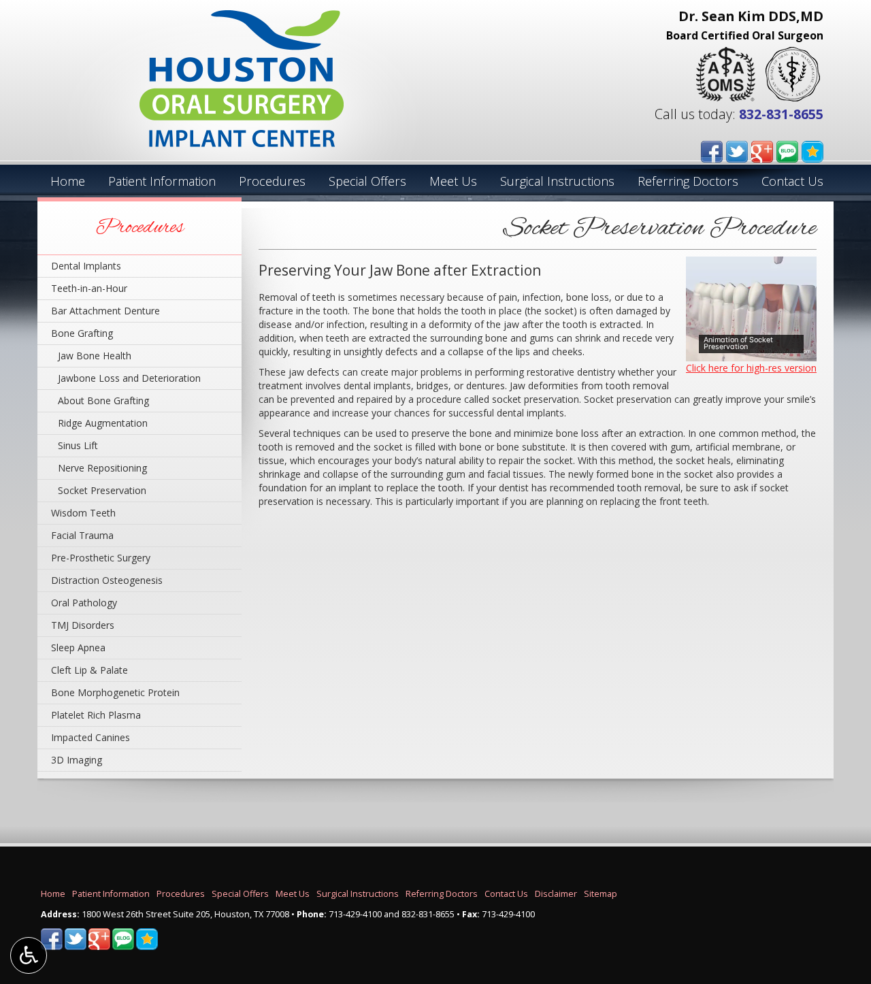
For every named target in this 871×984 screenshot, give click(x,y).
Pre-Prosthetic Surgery (100, 557)
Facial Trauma (82, 535)
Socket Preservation (102, 490)
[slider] (749, 350)
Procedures (272, 181)
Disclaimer (556, 894)
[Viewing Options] (28, 955)
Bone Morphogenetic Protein (115, 692)
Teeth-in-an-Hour (89, 288)
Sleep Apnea (78, 647)
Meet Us (453, 181)
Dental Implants (86, 265)
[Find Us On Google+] (762, 150)
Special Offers (367, 181)
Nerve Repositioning (102, 467)
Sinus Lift (78, 445)
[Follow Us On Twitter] (737, 150)
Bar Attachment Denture (105, 310)
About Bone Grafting (103, 400)
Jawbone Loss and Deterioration (129, 378)
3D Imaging (76, 759)
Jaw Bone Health (94, 355)
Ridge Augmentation (103, 422)
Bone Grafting (82, 333)
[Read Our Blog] (787, 150)
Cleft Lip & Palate (89, 669)
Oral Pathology (84, 602)
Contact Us (792, 181)
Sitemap (600, 894)
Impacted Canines (90, 737)
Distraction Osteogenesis (107, 580)
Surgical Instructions (557, 181)
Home (67, 181)
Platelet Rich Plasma (96, 714)
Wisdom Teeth (83, 512)
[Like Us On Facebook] (712, 150)
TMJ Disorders (82, 625)
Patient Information (162, 181)
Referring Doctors (688, 181)
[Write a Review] (812, 150)
